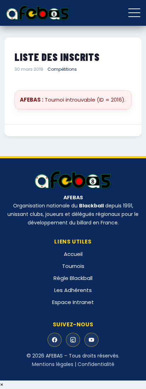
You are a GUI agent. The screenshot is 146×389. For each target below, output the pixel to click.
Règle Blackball (73, 278)
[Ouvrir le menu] (134, 12)
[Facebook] (54, 340)
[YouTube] (91, 340)
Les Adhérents (73, 290)
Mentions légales (52, 364)
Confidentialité (96, 364)
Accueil (73, 254)
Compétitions (62, 69)
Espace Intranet (73, 302)
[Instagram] (73, 340)
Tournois (73, 266)
